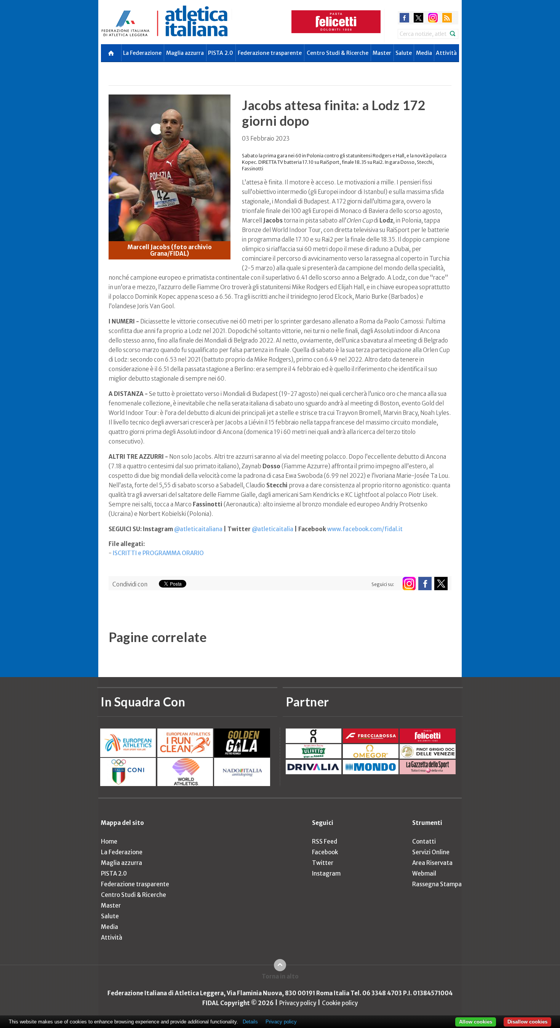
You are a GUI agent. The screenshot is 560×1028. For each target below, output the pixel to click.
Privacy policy (297, 1003)
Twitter (322, 862)
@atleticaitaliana (198, 529)
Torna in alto (280, 976)
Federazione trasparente (270, 53)
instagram (433, 17)
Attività (446, 53)
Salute (403, 53)
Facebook (325, 852)
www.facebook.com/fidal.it (365, 529)
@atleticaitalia (272, 529)
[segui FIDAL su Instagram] (409, 583)
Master (382, 53)
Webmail (424, 873)
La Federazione (142, 53)
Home (109, 841)
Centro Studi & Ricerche (337, 53)
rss (447, 17)
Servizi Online (431, 852)
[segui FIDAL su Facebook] (425, 583)
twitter (418, 17)
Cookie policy (340, 1003)
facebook (404, 17)
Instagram (326, 873)
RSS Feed (324, 841)
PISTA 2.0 (220, 53)
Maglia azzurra (185, 53)
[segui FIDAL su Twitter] (441, 583)
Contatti (424, 841)
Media (424, 53)
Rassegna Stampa (437, 884)
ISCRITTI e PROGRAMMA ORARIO (158, 553)
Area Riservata (432, 862)
